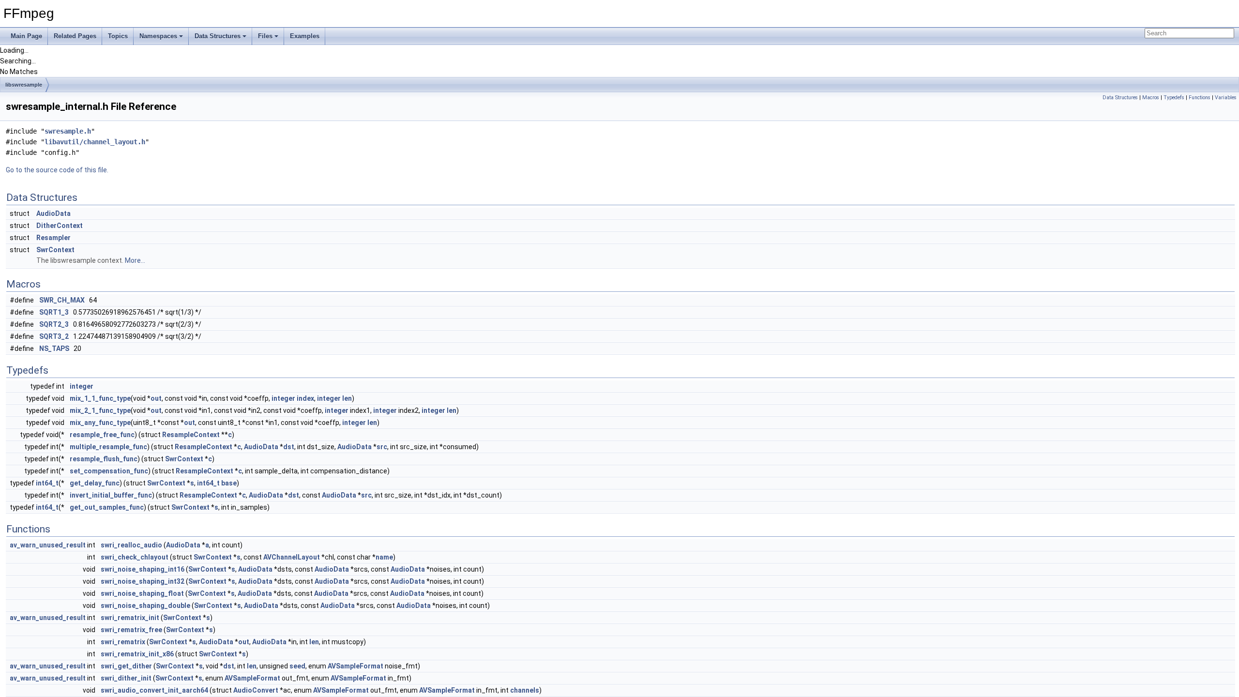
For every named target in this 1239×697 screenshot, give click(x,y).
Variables (1226, 97)
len (347, 398)
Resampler (53, 238)
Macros (1150, 97)
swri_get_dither (126, 666)
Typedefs (1173, 97)
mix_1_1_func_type (100, 398)
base (229, 483)
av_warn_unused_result (48, 545)
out (156, 398)
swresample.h (68, 131)
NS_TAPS (54, 348)
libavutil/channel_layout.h (95, 142)
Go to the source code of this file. (57, 170)
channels (524, 690)
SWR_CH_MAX (62, 300)
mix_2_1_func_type (100, 410)
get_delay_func (95, 483)
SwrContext (55, 250)
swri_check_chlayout (134, 557)
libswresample (23, 85)
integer (81, 386)
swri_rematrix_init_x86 (137, 654)
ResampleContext (191, 435)
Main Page (26, 36)
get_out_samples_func (107, 507)
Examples (304, 36)
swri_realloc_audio (131, 545)
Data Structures (218, 36)
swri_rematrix (123, 642)
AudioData (53, 213)
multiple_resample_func (108, 447)
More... (135, 260)
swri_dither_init (126, 678)
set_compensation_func (109, 471)
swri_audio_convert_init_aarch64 (154, 690)
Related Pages (75, 36)
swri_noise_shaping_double (145, 605)
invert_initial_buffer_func (111, 495)
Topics (118, 36)
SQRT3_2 (54, 336)
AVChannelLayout (291, 557)
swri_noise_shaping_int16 (142, 569)
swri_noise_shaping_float (142, 593)
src (382, 447)
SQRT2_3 (54, 324)
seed (297, 666)
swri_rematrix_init (130, 617)
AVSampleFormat (355, 666)
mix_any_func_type (100, 422)
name (384, 557)
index (305, 398)
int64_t (47, 483)
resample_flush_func (103, 459)
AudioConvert (255, 690)
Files (265, 36)
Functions (1199, 97)
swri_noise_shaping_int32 (142, 581)
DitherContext (59, 225)
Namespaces (158, 36)
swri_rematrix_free (131, 630)
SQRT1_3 (54, 312)
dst (288, 447)
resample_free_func (102, 435)
